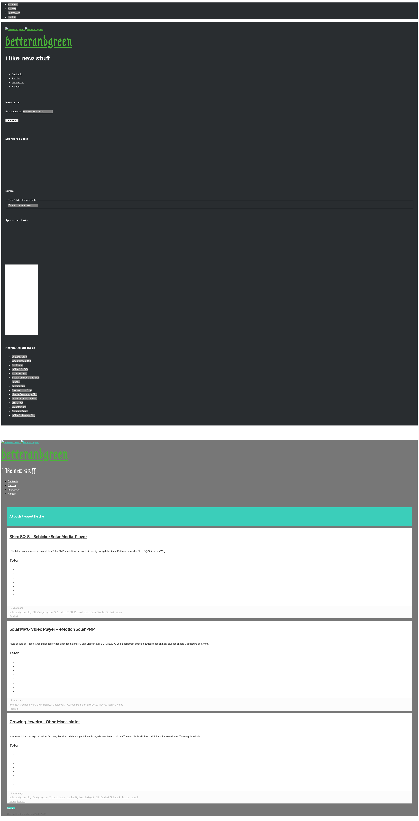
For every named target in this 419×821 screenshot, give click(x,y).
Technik (110, 612)
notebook (59, 704)
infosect (16, 381)
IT (67, 612)
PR (71, 612)
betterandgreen (38, 42)
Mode (62, 797)
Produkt (78, 612)
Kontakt (12, 17)
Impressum (14, 12)
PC (67, 704)
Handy (46, 704)
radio (86, 612)
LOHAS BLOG (20, 369)
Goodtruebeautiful (21, 360)
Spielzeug (92, 704)
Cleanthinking (19, 407)
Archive (12, 8)
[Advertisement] (21, 162)
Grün (56, 612)
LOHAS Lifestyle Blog (23, 415)
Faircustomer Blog (22, 390)
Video (119, 612)
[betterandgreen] (24, 29)
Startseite (13, 4)
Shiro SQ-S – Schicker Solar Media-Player (48, 536)
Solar (93, 612)
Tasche (101, 612)
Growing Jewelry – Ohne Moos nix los (44, 721)
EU (34, 612)
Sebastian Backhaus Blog (25, 377)
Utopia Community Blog (24, 394)
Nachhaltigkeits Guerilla (24, 398)
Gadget (41, 612)
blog (29, 612)
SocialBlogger (19, 373)
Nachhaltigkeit (86, 797)
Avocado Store (20, 411)
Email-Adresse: (14, 111)
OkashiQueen (19, 356)
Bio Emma (17, 365)
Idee (63, 612)
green (49, 612)
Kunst (55, 797)
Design (36, 797)
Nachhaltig (72, 797)
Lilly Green (17, 402)
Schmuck (115, 797)
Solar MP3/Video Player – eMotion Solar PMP (52, 629)
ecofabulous (18, 386)
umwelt (134, 797)
